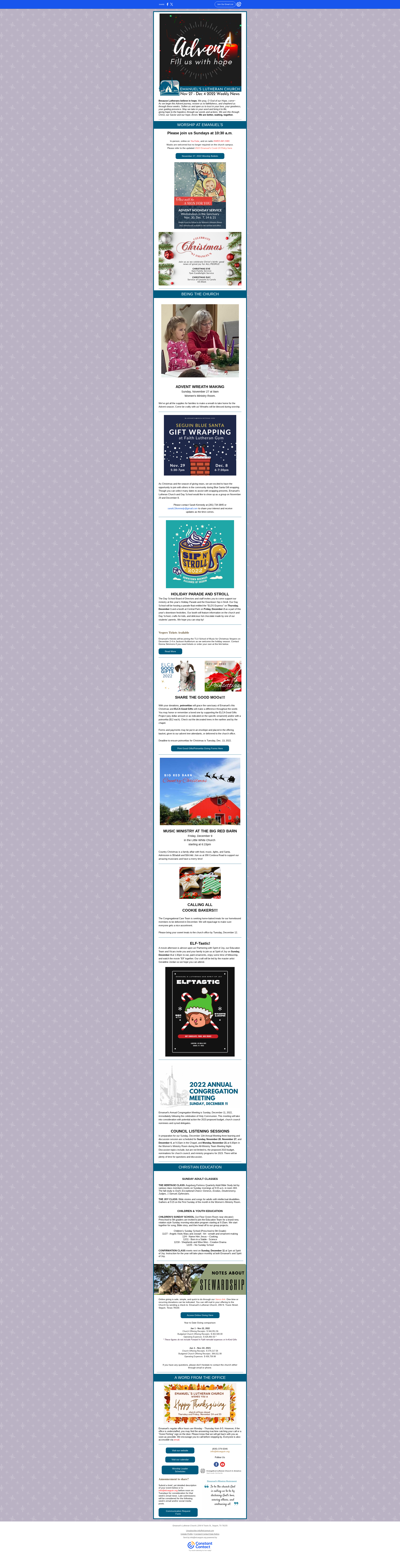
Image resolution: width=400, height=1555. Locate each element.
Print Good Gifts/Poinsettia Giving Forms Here (200, 748)
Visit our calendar (180, 1459)
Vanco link (220, 1299)
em (198, 1367)
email (176, 1439)
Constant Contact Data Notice (206, 1534)
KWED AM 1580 (221, 141)
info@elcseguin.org (220, 1451)
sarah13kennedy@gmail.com (183, 508)
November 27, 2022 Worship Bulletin (200, 156)
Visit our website (180, 1450)
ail (201, 1367)
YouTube (194, 141)
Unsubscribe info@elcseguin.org (200, 1531)
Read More (170, 651)
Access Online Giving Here (200, 1315)
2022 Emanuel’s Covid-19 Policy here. (214, 148)
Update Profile (187, 1534)
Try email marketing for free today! (200, 1550)
